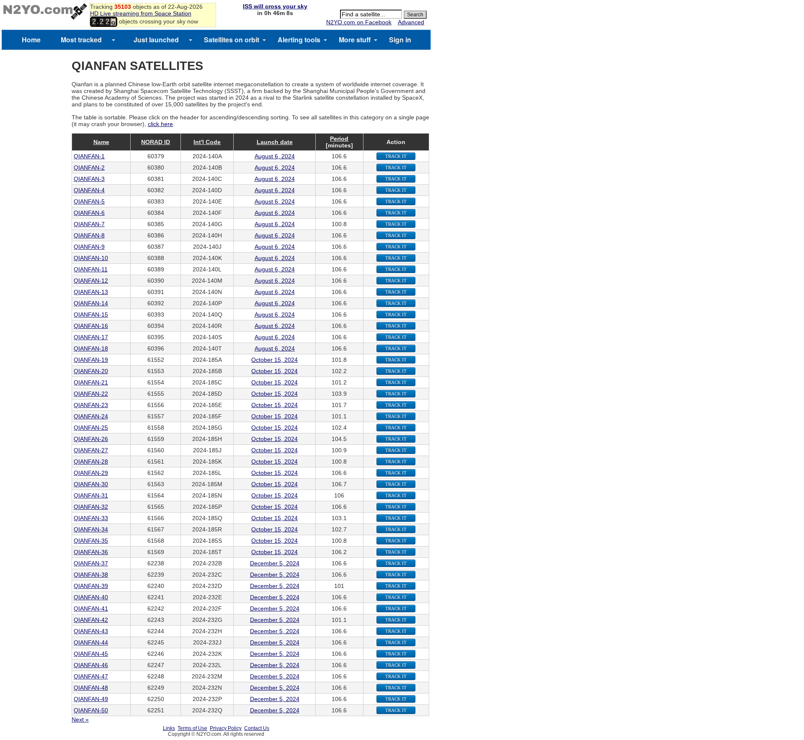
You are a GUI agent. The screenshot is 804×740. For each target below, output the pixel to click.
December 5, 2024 (274, 563)
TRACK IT (396, 156)
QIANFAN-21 (91, 382)
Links (169, 728)
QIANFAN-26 (91, 439)
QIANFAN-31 (91, 495)
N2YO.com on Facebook (359, 22)
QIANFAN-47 (91, 676)
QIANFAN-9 (89, 246)
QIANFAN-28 (91, 461)
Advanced (411, 22)
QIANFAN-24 (91, 416)
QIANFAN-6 (89, 212)
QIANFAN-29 (91, 472)
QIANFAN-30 (91, 484)
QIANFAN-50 (91, 710)
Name (101, 142)
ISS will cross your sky (275, 6)
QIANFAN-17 (91, 337)
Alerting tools (299, 39)
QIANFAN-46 (91, 665)
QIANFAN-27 (91, 450)
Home (31, 39)
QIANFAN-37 (91, 563)
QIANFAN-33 (91, 518)
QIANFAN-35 (91, 540)
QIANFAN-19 (91, 359)
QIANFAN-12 (91, 280)
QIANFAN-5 (89, 201)
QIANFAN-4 (89, 190)
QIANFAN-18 (91, 348)
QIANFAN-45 (91, 653)
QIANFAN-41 (91, 608)
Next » (80, 719)
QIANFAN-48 (91, 687)
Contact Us (256, 728)
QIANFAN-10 (91, 258)
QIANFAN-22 (91, 393)
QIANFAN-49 (91, 699)
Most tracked (81, 39)
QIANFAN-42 (91, 619)
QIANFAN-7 (89, 224)
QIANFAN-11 (91, 269)
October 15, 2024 (274, 359)
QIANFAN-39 (91, 586)
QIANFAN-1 (89, 156)
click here (160, 124)
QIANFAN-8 (89, 235)
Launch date (275, 142)
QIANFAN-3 (89, 178)
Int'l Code (207, 142)
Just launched (156, 39)
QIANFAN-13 (91, 292)
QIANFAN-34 (91, 529)
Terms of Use (192, 728)
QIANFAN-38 (91, 574)
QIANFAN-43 (91, 631)
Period (339, 138)
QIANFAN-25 (91, 427)
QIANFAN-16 (91, 325)
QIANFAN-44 (91, 642)
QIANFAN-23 (91, 405)
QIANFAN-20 (91, 371)
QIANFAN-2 (89, 167)
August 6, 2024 (275, 156)
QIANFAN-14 (91, 303)
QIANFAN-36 (91, 552)
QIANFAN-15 (91, 314)
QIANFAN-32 (91, 506)
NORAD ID (155, 142)
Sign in (400, 39)
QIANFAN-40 (91, 597)
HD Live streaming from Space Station (140, 13)
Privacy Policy (226, 728)
